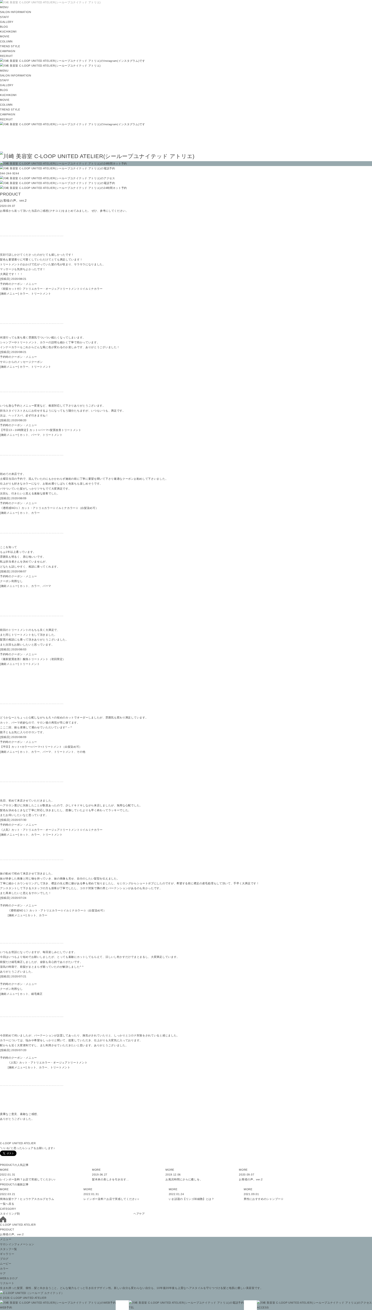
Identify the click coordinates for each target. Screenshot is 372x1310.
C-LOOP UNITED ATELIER (18, 1224)
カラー (4, 1268)
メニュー (5, 1239)
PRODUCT (7, 1229)
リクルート (7, 1283)
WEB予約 (6, 1307)
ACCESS (263, 1307)
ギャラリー (7, 1253)
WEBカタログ (9, 1278)
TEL (131, 1307)
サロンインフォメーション (17, 1244)
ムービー (5, 1263)
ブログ (4, 1258)
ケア (3, 1273)
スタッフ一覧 (8, 1249)
